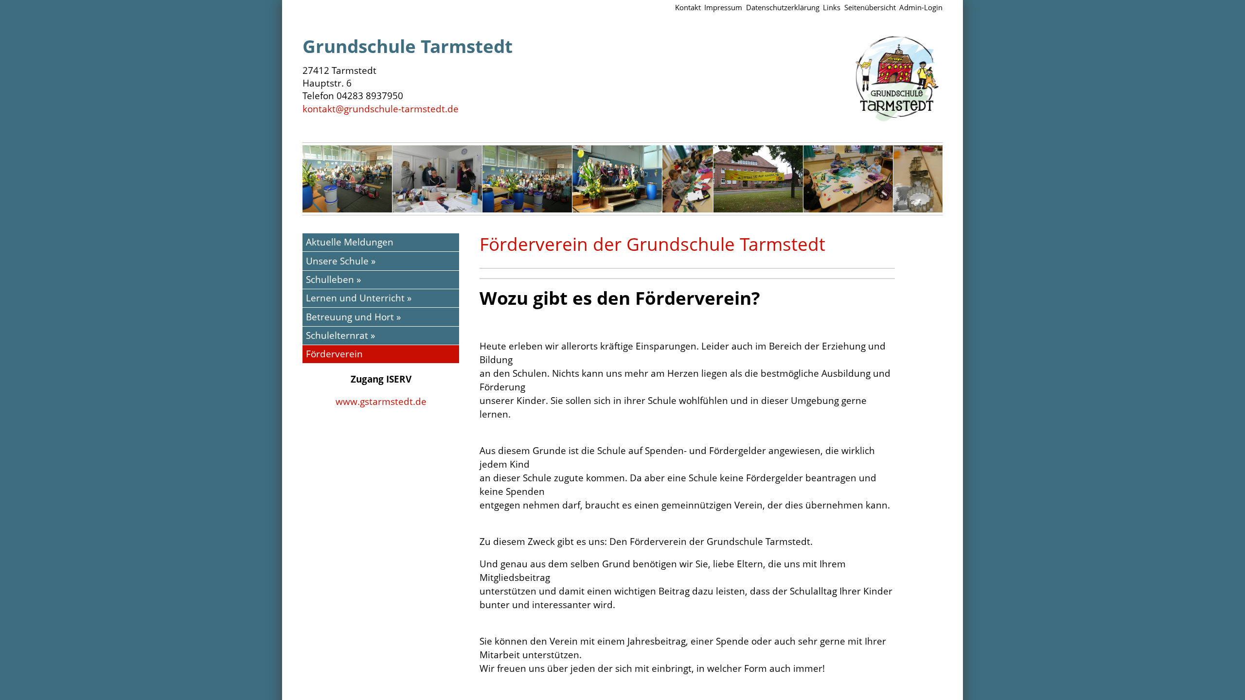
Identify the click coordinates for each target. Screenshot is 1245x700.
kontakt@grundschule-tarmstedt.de (380, 109)
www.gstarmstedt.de (381, 401)
